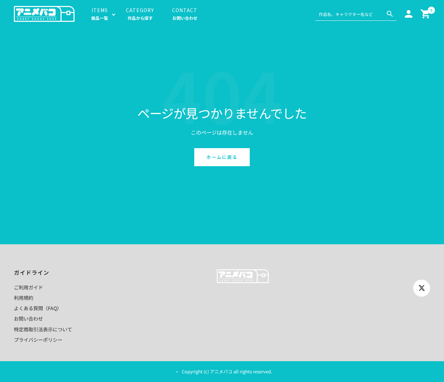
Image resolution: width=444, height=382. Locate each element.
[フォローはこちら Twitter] (421, 288)
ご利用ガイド (28, 287)
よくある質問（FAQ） (38, 308)
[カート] (425, 13)
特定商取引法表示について (43, 329)
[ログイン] (408, 14)
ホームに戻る (222, 157)
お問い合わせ (28, 318)
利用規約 (23, 297)
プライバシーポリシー (38, 339)
